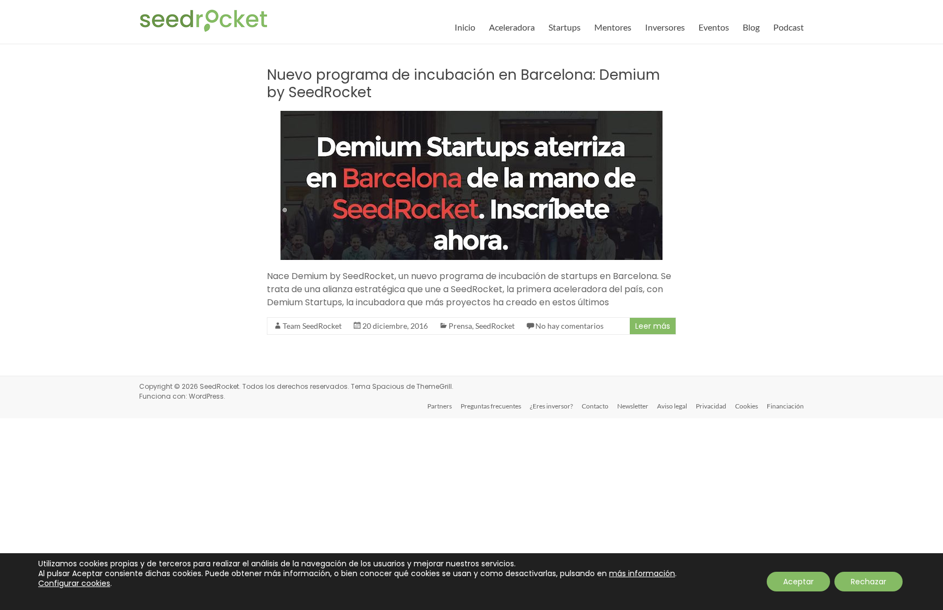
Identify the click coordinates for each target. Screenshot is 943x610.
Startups (564, 27)
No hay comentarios (569, 325)
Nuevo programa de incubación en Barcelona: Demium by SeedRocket (463, 83)
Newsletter (632, 406)
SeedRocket (495, 325)
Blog (751, 27)
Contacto (595, 406)
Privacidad (711, 406)
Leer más (652, 326)
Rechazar (868, 581)
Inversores (665, 27)
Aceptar (798, 581)
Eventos (714, 27)
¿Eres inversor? (551, 406)
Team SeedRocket (312, 325)
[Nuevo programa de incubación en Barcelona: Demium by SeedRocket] (471, 116)
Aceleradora (512, 27)
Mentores (612, 27)
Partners (439, 406)
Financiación (785, 406)
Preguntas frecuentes (491, 406)
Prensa (460, 325)
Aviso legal (672, 406)
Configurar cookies (74, 583)
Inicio (465, 27)
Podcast (788, 27)
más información (642, 573)
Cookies (746, 406)
